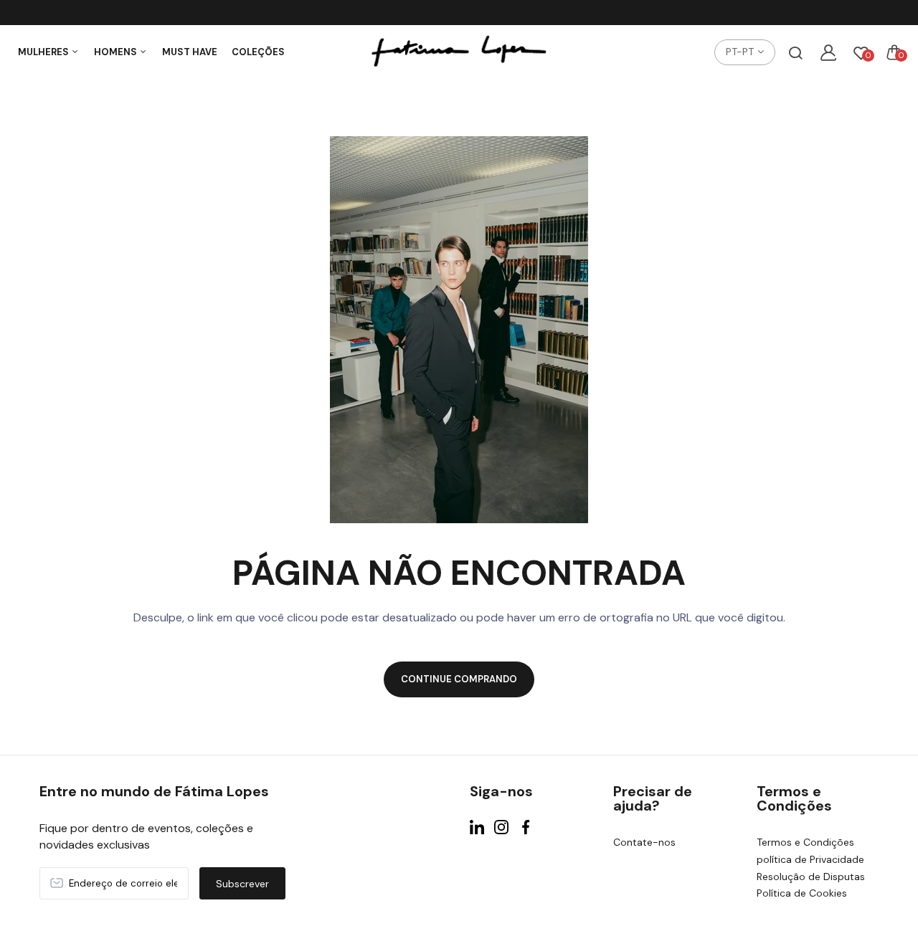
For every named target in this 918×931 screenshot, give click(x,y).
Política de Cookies (802, 893)
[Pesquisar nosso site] (795, 52)
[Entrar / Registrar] (828, 52)
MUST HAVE (189, 52)
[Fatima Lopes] (459, 52)
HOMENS (116, 52)
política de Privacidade (810, 859)
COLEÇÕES (258, 52)
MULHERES (44, 52)
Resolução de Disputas (811, 876)
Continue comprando (459, 679)
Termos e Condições (805, 842)
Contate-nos (644, 842)
